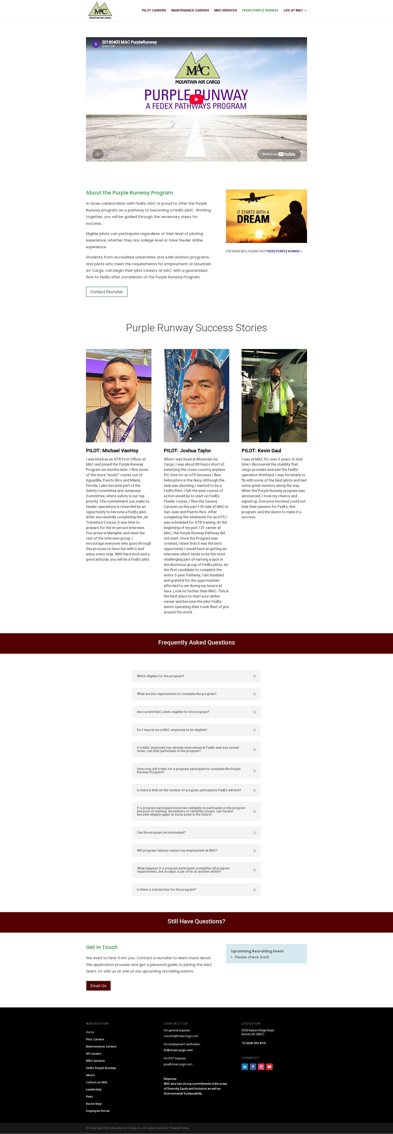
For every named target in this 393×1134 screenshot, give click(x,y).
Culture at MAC (97, 1082)
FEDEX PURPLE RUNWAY (260, 10)
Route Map (94, 1104)
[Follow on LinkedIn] (245, 1066)
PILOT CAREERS (154, 10)
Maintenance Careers (101, 1046)
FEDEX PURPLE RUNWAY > (284, 251)
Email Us (98, 985)
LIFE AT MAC (293, 10)
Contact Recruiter (106, 291)
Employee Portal (98, 1111)
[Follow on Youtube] (269, 1066)
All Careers (93, 1053)
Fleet (89, 1096)
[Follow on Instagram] (261, 1066)
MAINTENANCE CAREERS (190, 10)
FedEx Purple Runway (101, 1068)
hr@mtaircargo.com (178, 1050)
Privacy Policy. (179, 1128)
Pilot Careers (95, 1039)
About (90, 1075)
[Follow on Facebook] (253, 1066)
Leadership (94, 1089)
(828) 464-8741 (256, 1043)
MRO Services (95, 1061)
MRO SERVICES (225, 10)
